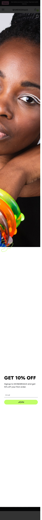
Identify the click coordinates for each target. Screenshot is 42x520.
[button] (37, 16)
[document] (20, 260)
